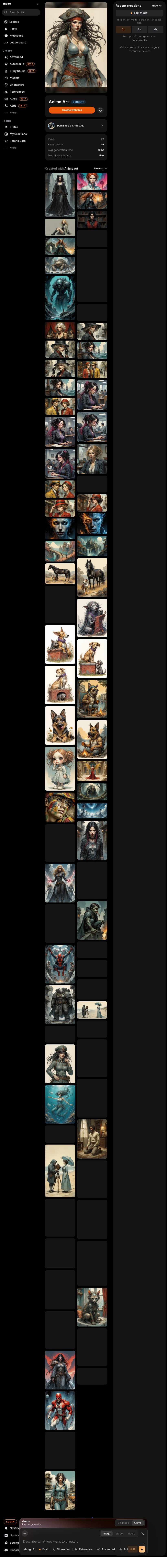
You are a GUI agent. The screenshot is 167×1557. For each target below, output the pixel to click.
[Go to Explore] (7, 4)
